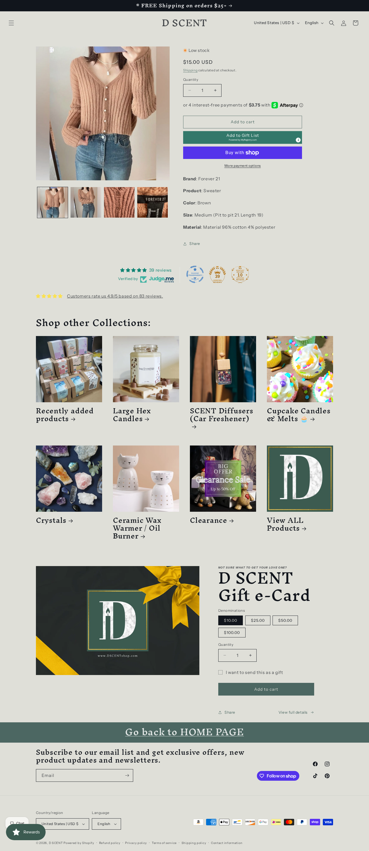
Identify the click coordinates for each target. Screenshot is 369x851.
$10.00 (230, 620)
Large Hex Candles (132, 415)
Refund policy (109, 843)
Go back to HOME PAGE (184, 732)
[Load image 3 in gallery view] (119, 202)
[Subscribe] (127, 775)
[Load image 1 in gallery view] (52, 202)
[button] (11, 23)
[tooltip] (298, 140)
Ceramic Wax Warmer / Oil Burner (137, 528)
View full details (293, 712)
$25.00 (258, 620)
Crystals (51, 520)
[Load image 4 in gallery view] (152, 202)
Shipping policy (194, 843)
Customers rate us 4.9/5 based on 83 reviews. (115, 296)
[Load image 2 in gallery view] (86, 202)
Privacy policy (136, 843)
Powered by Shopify (78, 843)
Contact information (226, 843)
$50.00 (285, 620)
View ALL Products (285, 524)
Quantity (190, 79)
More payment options (242, 166)
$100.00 (232, 632)
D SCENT (56, 843)
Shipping (190, 70)
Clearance (208, 520)
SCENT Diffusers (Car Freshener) (221, 417)
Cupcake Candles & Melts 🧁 (299, 415)
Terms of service (164, 843)
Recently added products (65, 415)
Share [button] (194, 243)
